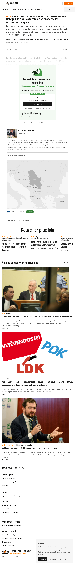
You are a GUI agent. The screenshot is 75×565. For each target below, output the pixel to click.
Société (64, 16)
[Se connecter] (61, 3)
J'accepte (43, 559)
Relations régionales (53, 16)
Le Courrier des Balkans (14, 3)
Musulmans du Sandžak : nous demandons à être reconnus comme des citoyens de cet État (44, 244)
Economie (15, 16)
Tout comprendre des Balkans (18, 553)
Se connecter (46, 123)
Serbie (8, 16)
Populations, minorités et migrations (32, 16)
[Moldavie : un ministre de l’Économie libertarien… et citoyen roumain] (35, 420)
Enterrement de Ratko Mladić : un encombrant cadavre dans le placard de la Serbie (37, 316)
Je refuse (53, 559)
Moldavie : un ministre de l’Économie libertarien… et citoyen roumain (31, 448)
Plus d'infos (62, 559)
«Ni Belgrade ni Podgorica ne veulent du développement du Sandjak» (14, 246)
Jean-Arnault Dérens (60, 39)
